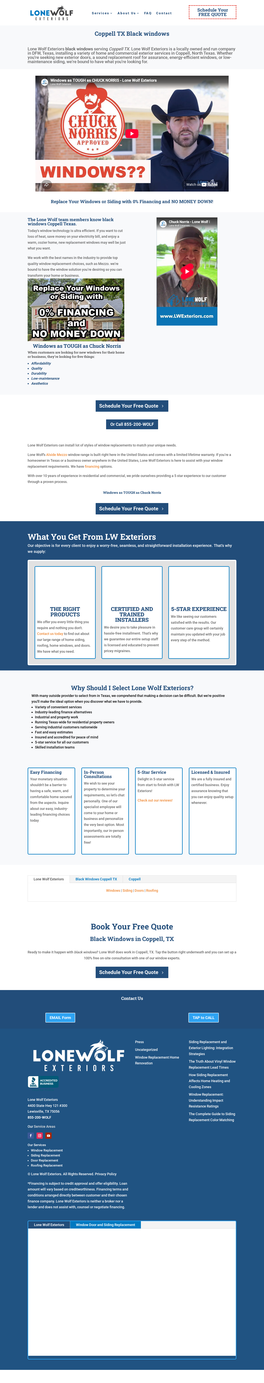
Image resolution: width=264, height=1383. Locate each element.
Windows (113, 890)
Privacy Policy (106, 1174)
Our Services (37, 1145)
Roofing (152, 890)
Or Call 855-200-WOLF (132, 424)
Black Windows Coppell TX (96, 879)
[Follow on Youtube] (48, 1136)
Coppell (135, 879)
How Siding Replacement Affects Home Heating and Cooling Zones (209, 1081)
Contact (164, 13)
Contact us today (50, 634)
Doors (139, 890)
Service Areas (44, 1126)
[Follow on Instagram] (40, 1136)
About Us (127, 13)
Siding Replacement (45, 1155)
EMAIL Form (60, 1017)
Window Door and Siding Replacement (105, 1225)
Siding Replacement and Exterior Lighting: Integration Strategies (211, 1048)
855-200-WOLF (39, 1117)
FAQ (148, 13)
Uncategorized (146, 1050)
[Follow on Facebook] (31, 1136)
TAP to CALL (204, 1017)
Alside (51, 455)
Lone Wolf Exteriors (49, 879)
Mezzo (62, 455)
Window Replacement (47, 1150)
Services (100, 13)
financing (92, 466)
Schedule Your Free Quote (128, 406)
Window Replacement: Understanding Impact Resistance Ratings (206, 1100)
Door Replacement (44, 1160)
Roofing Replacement (47, 1165)
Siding (127, 890)
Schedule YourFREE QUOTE (212, 12)
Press (139, 1042)
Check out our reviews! (155, 800)
